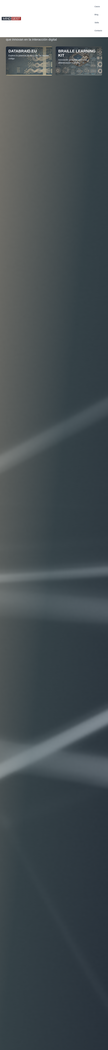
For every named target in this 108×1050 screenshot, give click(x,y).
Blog (96, 15)
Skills (96, 23)
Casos (97, 6)
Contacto (98, 31)
